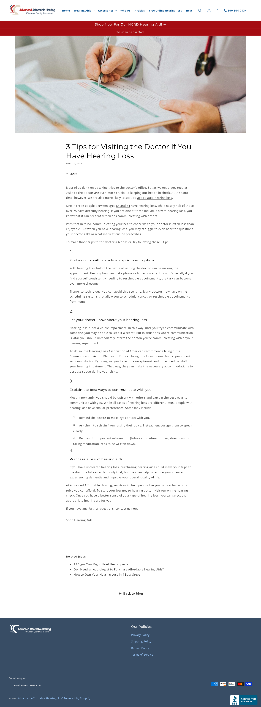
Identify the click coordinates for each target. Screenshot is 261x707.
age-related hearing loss (154, 198)
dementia (96, 477)
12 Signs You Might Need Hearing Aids (101, 564)
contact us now (126, 509)
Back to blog (133, 593)
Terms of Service (142, 654)
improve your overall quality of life (134, 477)
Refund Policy (140, 648)
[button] (84, 10)
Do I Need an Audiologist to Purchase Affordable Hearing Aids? (119, 569)
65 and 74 (123, 206)
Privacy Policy (140, 635)
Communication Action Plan (90, 356)
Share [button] (73, 174)
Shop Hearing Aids (79, 520)
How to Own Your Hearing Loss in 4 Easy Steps (107, 574)
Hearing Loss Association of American (116, 351)
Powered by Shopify (77, 698)
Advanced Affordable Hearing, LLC (40, 698)
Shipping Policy (141, 641)
